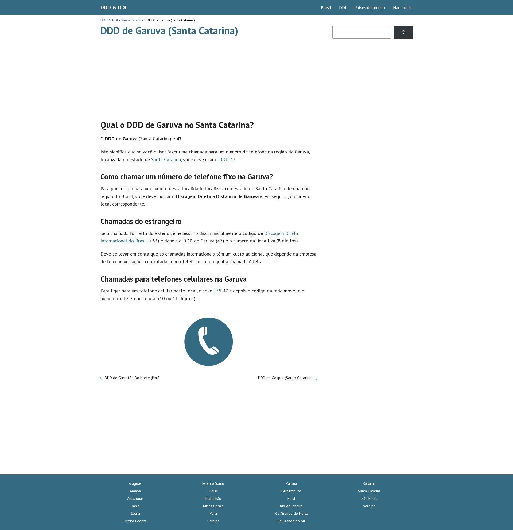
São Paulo (369, 498)
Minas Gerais (213, 506)
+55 (217, 291)
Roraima (369, 483)
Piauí (291, 498)
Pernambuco (291, 491)
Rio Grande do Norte (291, 513)
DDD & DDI (113, 7)
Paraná (291, 483)
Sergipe (369, 506)
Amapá (135, 491)
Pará (213, 513)
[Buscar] (403, 32)
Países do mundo (369, 7)
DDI (342, 7)
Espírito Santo (213, 483)
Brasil (326, 7)
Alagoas (135, 483)
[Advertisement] (208, 75)
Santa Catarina (166, 159)
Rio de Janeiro (291, 506)
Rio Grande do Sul (291, 521)
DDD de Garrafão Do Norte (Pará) (133, 377)
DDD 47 (227, 159)
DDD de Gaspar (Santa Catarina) (285, 377)
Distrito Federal (135, 521)
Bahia (135, 506)
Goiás (213, 491)
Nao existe (403, 7)
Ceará (135, 513)
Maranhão (213, 498)
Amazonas (135, 498)
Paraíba (213, 521)
